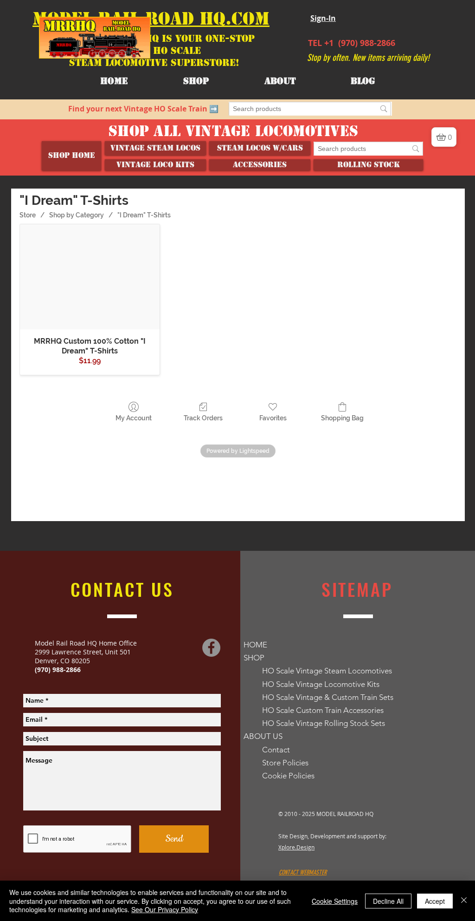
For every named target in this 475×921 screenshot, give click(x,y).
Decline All (388, 901)
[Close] (463, 901)
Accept (435, 901)
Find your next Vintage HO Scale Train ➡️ (143, 109)
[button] (280, 81)
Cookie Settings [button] (335, 901)
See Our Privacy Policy (164, 909)
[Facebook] (211, 597)
